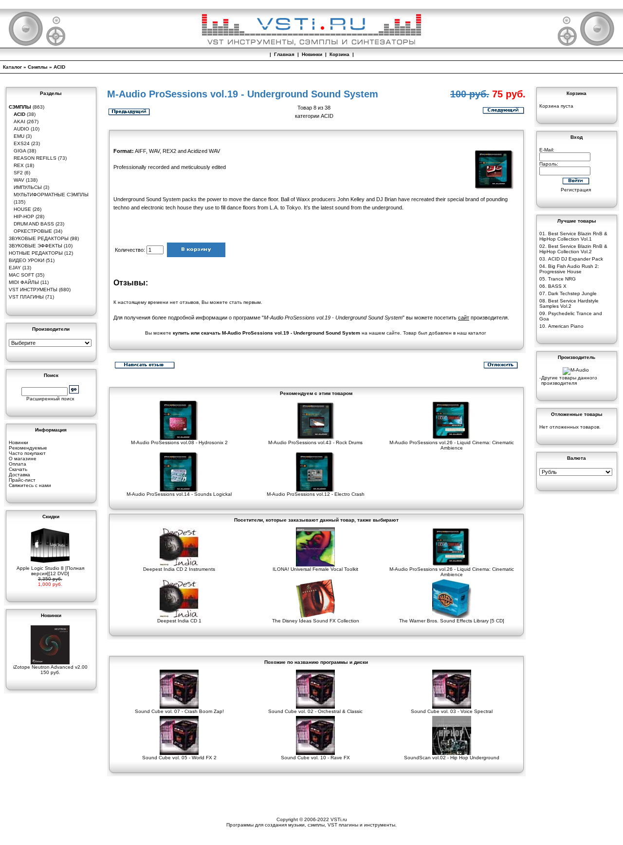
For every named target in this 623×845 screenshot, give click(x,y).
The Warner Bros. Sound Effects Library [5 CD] (451, 620)
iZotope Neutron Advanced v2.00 (50, 667)
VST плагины (26, 297)
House (22, 209)
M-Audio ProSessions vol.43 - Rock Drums (315, 442)
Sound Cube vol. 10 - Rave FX (315, 757)
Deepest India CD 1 (179, 620)
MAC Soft (21, 275)
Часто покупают (27, 453)
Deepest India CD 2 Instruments (179, 569)
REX (19, 165)
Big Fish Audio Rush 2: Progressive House (569, 268)
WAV (19, 180)
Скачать (18, 469)
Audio (21, 128)
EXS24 (22, 143)
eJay (15, 267)
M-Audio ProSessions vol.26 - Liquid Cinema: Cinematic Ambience (451, 445)
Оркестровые (33, 231)
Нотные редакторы (36, 253)
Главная (284, 54)
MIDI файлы (24, 282)
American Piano (566, 326)
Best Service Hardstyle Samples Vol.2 (569, 303)
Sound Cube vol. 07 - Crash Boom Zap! (179, 711)
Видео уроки (26, 260)
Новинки (312, 54)
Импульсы (28, 187)
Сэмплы (38, 67)
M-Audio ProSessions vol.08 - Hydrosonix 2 (179, 442)
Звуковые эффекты (35, 245)
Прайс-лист (22, 480)
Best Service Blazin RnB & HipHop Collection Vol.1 (573, 236)
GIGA (20, 150)
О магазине (23, 458)
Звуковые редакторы (39, 238)
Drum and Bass (34, 223)
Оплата (17, 464)
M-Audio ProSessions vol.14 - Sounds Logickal (179, 494)
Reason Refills (35, 158)
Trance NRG (562, 279)
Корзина (339, 54)
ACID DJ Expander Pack (575, 259)
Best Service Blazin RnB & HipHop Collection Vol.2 (573, 249)
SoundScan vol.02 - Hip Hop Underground (451, 757)
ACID (59, 67)
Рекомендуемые (28, 448)
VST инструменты (33, 289)
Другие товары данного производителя (569, 380)
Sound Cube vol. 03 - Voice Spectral (452, 711)
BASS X (557, 286)
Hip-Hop (24, 216)
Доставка (19, 474)
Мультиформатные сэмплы (51, 194)
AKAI (19, 121)
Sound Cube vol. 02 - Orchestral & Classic (315, 711)
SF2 (18, 172)
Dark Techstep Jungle (572, 293)
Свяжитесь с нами (30, 485)
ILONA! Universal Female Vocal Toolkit (315, 569)
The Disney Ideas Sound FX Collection (315, 620)
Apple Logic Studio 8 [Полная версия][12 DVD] (50, 570)
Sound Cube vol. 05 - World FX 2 (179, 757)
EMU (19, 136)
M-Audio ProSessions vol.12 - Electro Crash (316, 494)
